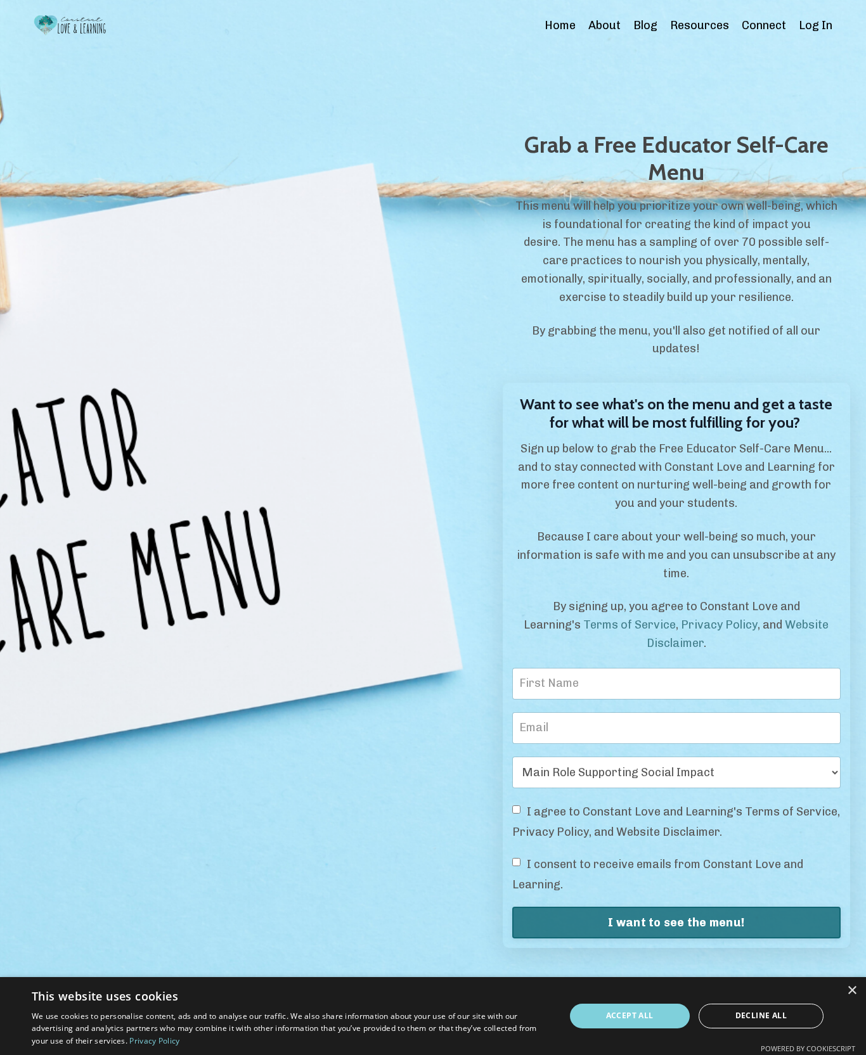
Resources (699, 25)
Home (560, 25)
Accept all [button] (630, 1015)
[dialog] (433, 1016)
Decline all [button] (761, 1015)
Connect (764, 25)
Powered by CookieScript (808, 1048)
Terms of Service (629, 625)
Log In (815, 25)
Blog (645, 25)
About (604, 25)
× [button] (851, 990)
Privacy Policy (719, 625)
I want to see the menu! (676, 923)
